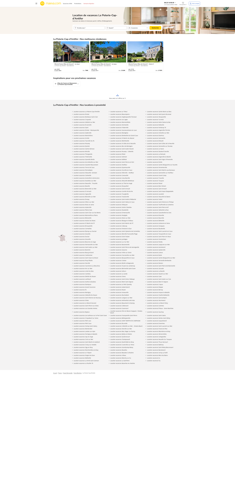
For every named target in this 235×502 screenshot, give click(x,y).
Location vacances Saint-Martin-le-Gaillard (87, 342)
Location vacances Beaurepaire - (120, 114)
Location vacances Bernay (155, 290)
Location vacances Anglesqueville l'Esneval (123, 117)
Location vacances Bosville (82, 186)
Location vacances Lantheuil (82, 279)
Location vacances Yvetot (154, 199)
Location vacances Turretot (155, 119)
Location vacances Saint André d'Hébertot (123, 199)
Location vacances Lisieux (155, 252)
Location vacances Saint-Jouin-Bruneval (159, 114)
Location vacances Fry (153, 361)
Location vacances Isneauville (119, 292)
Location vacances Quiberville (156, 250)
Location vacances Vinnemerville (157, 167)
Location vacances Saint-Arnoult (120, 189)
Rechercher (155, 28)
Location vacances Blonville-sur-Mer (85, 197)
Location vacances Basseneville (119, 244)
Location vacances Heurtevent (156, 300)
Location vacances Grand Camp (156, 175)
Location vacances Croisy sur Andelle (85, 345)
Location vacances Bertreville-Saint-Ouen (123, 268)
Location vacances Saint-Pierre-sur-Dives (86, 306)
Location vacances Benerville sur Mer (85, 189)
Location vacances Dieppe (155, 287)
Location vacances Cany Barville (120, 178)
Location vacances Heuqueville (156, 117)
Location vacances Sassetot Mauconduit (86, 165)
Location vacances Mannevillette (120, 122)
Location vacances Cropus (155, 284)
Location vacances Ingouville (82, 194)
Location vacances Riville (154, 162)
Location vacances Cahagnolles (156, 337)
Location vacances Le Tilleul (118, 111)
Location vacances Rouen (118, 290)
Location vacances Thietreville (83, 157)
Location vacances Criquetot (82, 119)
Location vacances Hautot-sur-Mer (157, 274)
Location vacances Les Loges (119, 119)
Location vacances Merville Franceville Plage (123, 234)
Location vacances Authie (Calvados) (85, 282)
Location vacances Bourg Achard (84, 252)
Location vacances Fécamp (82, 143)
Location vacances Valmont (118, 157)
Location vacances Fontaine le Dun (121, 228)
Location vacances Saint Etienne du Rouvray (87, 298)
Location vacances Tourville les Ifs (84, 141)
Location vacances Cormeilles (83, 228)
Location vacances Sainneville (156, 138)
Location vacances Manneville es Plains (86, 215)
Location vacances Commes (155, 306)
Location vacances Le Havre (155, 149)
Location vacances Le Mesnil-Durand (85, 303)
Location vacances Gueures (118, 250)
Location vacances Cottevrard (119, 306)
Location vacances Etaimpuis (82, 284)
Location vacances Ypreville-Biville (84, 159)
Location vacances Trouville (155, 178)
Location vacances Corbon (118, 260)
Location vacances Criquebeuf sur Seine (86, 318)
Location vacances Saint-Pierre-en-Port (122, 162)
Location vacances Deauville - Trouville (85, 183)
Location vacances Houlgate (118, 215)
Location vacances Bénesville (82, 218)
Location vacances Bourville (155, 218)
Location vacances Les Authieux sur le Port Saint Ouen (90, 315)
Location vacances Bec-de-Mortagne (121, 146)
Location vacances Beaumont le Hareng (122, 303)
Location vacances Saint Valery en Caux (122, 202)
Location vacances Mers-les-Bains (157, 355)
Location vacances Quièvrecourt (120, 337)
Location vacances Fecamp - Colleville (121, 151)
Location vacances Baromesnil (156, 350)
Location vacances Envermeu (156, 323)
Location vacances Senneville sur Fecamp (159, 146)
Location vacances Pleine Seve (83, 210)
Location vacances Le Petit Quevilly (121, 284)
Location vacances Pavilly (154, 242)
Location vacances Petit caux (82, 321)
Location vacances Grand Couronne (84, 287)
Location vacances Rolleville (155, 125)
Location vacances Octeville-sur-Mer (158, 133)
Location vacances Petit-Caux (82, 323)
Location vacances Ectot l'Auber (120, 236)
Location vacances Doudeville (119, 210)
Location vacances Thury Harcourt (157, 342)
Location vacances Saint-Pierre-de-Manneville (161, 266)
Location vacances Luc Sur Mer (119, 242)
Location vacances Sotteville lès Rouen (85, 295)
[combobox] (89, 28)
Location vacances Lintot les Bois (84, 271)
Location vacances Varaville (82, 234)
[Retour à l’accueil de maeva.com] (50, 3)
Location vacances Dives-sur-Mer (120, 218)
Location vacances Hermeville (119, 125)
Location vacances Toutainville (119, 197)
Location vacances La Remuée (156, 154)
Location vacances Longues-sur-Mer (121, 298)
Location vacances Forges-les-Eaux (84, 355)
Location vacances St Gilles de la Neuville (123, 143)
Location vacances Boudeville (156, 228)
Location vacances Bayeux (82, 312)
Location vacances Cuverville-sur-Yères (122, 345)
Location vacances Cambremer (83, 255)
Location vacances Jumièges (118, 239)
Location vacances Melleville (82, 358)
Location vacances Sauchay (155, 312)
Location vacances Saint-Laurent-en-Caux (159, 231)
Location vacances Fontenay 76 (156, 127)
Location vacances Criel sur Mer (83, 339)
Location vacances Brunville (118, 323)
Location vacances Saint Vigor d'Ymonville (160, 159)
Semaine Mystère (88, 3)
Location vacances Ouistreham (156, 239)
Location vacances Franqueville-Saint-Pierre (123, 315)
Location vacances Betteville (155, 220)
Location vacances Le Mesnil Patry (157, 303)
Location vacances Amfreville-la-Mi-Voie (122, 300)
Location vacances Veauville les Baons (158, 197)
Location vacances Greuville (82, 239)
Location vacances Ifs (80, 290)
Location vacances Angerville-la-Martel (159, 157)
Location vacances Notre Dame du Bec (159, 122)
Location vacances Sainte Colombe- (121, 207)
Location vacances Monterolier (83, 329)
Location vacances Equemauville (120, 167)
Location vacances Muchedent (119, 295)
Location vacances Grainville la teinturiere (86, 178)
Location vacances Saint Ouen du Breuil (86, 258)
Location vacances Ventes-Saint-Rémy (158, 318)
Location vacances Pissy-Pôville (83, 260)
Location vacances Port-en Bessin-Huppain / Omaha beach (126, 312)
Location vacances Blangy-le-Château (121, 220)
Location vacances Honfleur (118, 165)
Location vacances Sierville (82, 263)
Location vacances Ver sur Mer (83, 268)
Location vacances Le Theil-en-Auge (121, 183)
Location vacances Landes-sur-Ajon (84, 331)
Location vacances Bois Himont (156, 186)
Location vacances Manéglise (119, 133)
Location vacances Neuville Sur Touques (159, 339)
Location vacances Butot (154, 255)
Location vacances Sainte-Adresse (84, 149)
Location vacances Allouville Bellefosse (122, 181)
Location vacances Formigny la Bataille (85, 334)
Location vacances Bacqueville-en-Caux (122, 258)
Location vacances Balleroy (155, 345)
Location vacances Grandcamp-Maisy (121, 347)
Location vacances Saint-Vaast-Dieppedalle (160, 191)
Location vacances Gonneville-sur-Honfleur (160, 173)
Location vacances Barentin (82, 250)
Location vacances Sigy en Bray (83, 347)
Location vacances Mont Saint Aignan (121, 282)
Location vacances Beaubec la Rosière (122, 353)
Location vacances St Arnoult (82, 191)
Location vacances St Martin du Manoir (122, 138)
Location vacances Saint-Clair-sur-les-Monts (87, 212)
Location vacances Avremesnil (156, 247)
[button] (36, 3)
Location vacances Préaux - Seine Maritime (160, 308)
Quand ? (111, 28)
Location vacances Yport (81, 127)
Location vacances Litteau (118, 355)
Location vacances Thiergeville (83, 154)
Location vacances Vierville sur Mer (121, 329)
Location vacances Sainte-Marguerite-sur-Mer (161, 258)
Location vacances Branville (155, 215)
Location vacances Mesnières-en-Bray (158, 331)
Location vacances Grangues (155, 226)
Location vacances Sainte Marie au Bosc (159, 111)
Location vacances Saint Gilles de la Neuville (160, 143)
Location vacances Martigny (82, 292)
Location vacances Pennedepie (83, 170)
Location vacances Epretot (82, 146)
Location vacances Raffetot (118, 159)
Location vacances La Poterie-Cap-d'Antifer (87, 111)
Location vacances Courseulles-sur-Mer (122, 255)
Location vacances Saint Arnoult (157, 189)
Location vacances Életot (117, 154)
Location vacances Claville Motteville (158, 295)
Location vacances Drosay (81, 199)
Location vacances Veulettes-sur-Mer (85, 181)
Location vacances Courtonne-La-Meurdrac (87, 266)
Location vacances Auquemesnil (157, 321)
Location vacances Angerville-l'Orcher (158, 130)
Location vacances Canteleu (82, 274)
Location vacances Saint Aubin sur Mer (85, 247)
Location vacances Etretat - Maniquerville (86, 130)
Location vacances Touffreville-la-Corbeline (160, 205)
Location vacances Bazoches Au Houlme (122, 363)
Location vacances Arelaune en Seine (158, 223)
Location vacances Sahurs (118, 271)
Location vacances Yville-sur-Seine (120, 252)
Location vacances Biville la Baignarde (122, 263)
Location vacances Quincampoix (157, 298)
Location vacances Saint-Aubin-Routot (122, 149)
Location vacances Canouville (119, 175)
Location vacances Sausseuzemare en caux (123, 130)
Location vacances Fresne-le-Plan (157, 329)
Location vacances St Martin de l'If (84, 223)
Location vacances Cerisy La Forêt (157, 353)
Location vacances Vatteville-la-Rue (158, 210)
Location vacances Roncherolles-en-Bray (86, 350)
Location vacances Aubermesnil (120, 287)
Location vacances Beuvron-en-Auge (85, 242)
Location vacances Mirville (82, 151)
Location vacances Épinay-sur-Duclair (85, 231)
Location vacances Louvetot (155, 194)
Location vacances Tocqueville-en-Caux (159, 234)
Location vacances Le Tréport (82, 353)
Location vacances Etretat (81, 114)
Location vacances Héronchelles (157, 334)
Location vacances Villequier (119, 205)
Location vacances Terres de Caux (84, 167)
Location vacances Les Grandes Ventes (85, 308)
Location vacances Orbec (81, 300)
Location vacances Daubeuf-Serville (158, 151)
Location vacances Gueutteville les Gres (159, 212)
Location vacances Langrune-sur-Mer (158, 244)
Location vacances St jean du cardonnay (122, 266)
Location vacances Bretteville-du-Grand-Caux (124, 135)
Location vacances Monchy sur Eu (120, 358)
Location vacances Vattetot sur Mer (84, 122)
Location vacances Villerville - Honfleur (122, 173)
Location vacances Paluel (154, 183)
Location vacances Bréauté (155, 141)
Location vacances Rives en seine (84, 205)
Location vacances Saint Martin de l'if (121, 223)
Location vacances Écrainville (82, 125)
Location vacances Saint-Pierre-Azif (158, 207)
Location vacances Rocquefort (119, 186)
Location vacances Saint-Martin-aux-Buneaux (161, 170)
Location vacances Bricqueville (83, 226)
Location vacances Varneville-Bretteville (159, 260)
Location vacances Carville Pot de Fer (121, 191)
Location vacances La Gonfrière (119, 361)
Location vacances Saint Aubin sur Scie (159, 279)
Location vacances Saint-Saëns (156, 315)
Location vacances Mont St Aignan (157, 282)
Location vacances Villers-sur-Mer (84, 202)
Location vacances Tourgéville (119, 194)
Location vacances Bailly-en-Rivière (121, 334)
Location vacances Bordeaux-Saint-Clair (86, 117)
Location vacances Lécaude (155, 268)
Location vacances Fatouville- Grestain (85, 173)
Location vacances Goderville (82, 133)
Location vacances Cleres (118, 276)
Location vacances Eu (153, 358)
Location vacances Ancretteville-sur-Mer (86, 162)
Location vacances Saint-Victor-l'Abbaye (122, 279)
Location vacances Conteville (82, 175)
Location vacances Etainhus (155, 135)
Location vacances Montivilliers (83, 135)
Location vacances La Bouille (155, 271)
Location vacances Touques (155, 181)
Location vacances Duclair (82, 236)
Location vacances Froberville (119, 127)
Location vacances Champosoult (120, 339)
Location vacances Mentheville (119, 141)
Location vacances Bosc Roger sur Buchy (122, 331)
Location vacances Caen (154, 276)
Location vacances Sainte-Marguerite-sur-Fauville (162, 165)
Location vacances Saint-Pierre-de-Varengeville (124, 247)
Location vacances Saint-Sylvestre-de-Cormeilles (125, 231)
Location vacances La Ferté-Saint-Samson (86, 361)
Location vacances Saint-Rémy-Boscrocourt (160, 347)
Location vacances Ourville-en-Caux (121, 170)
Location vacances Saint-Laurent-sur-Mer (159, 326)
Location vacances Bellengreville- (120, 318)
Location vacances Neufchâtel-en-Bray (122, 342)
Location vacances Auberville (82, 207)
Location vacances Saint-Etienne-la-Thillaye (160, 202)
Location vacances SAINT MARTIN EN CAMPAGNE (125, 321)
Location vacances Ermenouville (120, 212)
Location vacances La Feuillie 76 (83, 363)
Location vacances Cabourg (118, 226)
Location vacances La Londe (118, 274)
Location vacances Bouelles (118, 350)
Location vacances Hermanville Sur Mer (86, 244)
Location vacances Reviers (155, 263)
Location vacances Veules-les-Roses (84, 220)
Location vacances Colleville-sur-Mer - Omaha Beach (126, 326)
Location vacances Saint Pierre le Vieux (159, 236)
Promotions (77, 3)
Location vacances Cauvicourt (119, 308)
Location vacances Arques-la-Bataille (158, 292)
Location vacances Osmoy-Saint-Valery (85, 326)
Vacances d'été (67, 3)
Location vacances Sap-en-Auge (83, 337)
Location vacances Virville (81, 138)
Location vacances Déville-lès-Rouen (85, 276)
